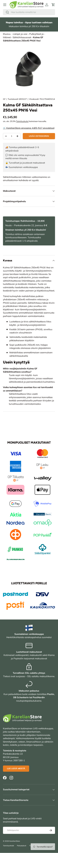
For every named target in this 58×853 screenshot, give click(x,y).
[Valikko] (4, 4)
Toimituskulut (22, 121)
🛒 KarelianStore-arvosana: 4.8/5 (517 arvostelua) (29, 128)
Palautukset (21, 846)
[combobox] (29, 12)
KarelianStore (14, 841)
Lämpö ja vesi (20, 34)
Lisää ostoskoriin (39, 136)
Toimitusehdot (8, 846)
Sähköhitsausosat (22, 37)
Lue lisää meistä (16, 768)
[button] (53, 4)
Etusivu (7, 34)
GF (4, 99)
